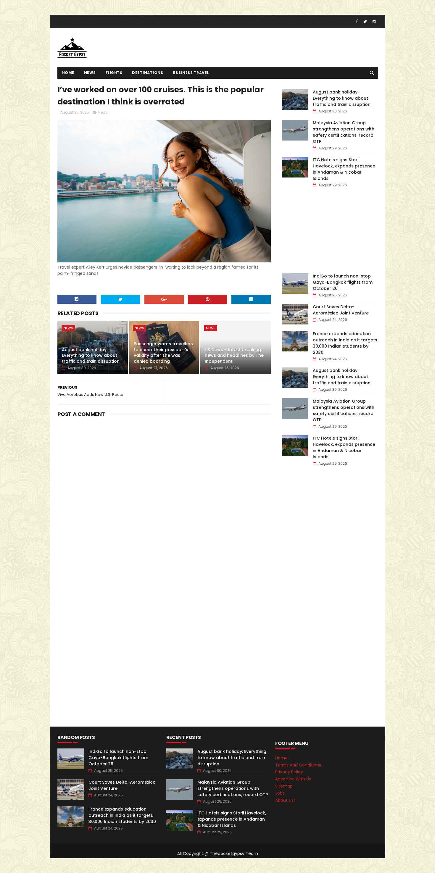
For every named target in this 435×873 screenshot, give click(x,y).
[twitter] (365, 21)
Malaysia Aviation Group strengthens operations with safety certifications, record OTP (343, 132)
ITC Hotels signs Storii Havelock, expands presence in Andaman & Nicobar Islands (344, 169)
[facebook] (357, 21)
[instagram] (374, 21)
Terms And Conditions (298, 765)
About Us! (285, 800)
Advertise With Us (293, 779)
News (90, 72)
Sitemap (284, 786)
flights (114, 72)
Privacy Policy (289, 772)
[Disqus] (164, 493)
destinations (147, 72)
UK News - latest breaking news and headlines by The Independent (234, 355)
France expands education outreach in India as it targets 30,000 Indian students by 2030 (345, 343)
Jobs (280, 793)
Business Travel (191, 72)
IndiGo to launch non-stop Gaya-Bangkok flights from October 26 (343, 282)
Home (68, 72)
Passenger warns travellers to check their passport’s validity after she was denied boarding (163, 352)
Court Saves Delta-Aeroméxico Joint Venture (341, 310)
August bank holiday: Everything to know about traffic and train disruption (91, 355)
